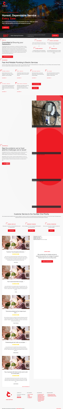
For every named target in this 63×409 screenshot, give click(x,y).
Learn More (4, 91)
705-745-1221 (19, 396)
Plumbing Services (41, 394)
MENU (58, 3)
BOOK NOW (55, 35)
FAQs (29, 396)
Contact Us (30, 397)
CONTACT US (6, 27)
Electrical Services (41, 397)
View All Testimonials (25, 386)
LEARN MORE (11, 230)
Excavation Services (41, 398)
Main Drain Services (41, 396)
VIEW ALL (51, 230)
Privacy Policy (59, 408)
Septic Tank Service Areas (52, 396)
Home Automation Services (41, 401)
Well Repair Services (41, 396)
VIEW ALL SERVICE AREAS (47, 261)
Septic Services (40, 395)
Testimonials (30, 396)
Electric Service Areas (51, 394)
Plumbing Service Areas (52, 395)
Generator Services (41, 399)
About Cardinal (30, 394)
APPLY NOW (31, 230)
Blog (29, 395)
